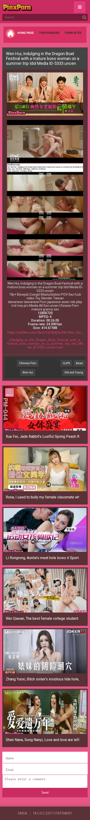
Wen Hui (27, 372)
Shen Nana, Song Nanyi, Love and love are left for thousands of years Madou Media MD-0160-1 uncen (42, 740)
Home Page (25, 32)
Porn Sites (73, 32)
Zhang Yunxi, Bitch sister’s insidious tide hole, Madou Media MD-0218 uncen (42, 679)
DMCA (22, 813)
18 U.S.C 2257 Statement (52, 813)
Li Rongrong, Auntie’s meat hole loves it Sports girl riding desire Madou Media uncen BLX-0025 (42, 558)
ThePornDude (49, 32)
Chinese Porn (27, 363)
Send (45, 792)
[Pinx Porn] (30, 7)
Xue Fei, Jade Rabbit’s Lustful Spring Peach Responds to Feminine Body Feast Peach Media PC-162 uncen (42, 436)
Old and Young (73, 372)
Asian (79, 363)
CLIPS (66, 363)
